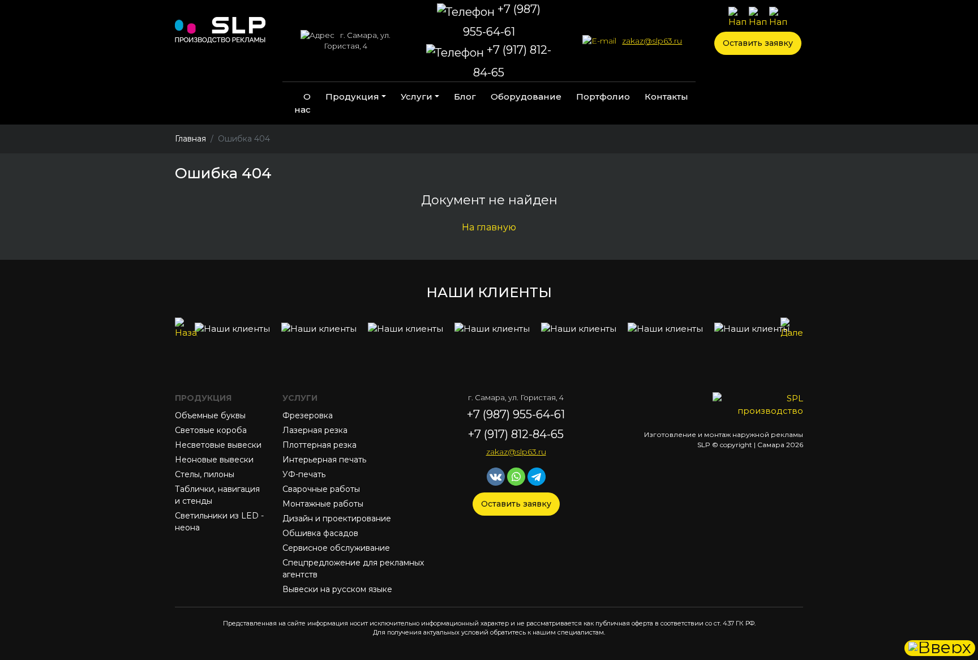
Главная (190, 139)
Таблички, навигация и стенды (217, 495)
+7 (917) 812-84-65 (512, 61)
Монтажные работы (322, 504)
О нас (302, 103)
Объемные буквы (210, 415)
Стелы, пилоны (204, 474)
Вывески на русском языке (337, 589)
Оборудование (526, 96)
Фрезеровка (307, 415)
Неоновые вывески (214, 460)
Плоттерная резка (319, 445)
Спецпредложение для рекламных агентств (353, 569)
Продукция (352, 96)
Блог (465, 96)
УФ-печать (303, 474)
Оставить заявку (758, 43)
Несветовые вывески (218, 445)
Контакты (666, 96)
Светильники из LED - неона (219, 522)
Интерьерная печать (324, 460)
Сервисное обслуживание (336, 548)
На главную (489, 227)
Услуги (416, 96)
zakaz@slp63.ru (652, 41)
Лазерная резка (315, 430)
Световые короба (211, 430)
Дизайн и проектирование (336, 518)
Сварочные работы (321, 489)
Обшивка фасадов (320, 533)
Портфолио (603, 96)
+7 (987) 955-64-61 (502, 20)
